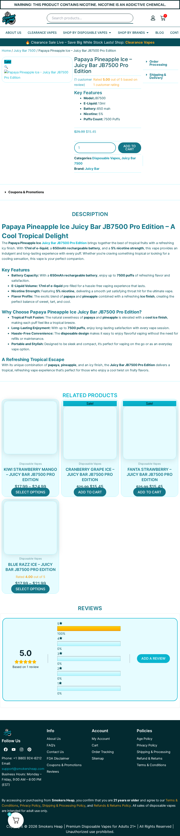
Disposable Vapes (106, 158)
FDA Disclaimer (58, 758)
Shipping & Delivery (157, 76)
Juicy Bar (92, 169)
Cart (95, 745)
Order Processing (158, 63)
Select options (30, 492)
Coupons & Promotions (26, 192)
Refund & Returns (149, 758)
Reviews (53, 772)
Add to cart (129, 147)
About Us (54, 739)
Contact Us (55, 752)
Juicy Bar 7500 (25, 51)
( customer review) (83, 82)
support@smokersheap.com (23, 769)
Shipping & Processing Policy (63, 806)
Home (6, 51)
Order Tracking (103, 752)
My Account (101, 739)
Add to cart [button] (90, 492)
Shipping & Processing (153, 752)
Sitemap (98, 758)
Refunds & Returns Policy (112, 806)
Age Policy (144, 739)
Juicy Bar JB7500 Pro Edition (64, 243)
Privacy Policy (147, 745)
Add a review (153, 658)
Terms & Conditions (151, 765)
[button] (6, 67)
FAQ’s (51, 745)
